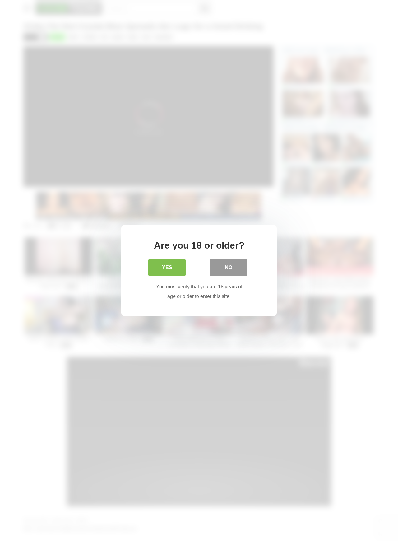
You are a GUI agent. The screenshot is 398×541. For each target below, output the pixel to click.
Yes (167, 267)
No (228, 267)
